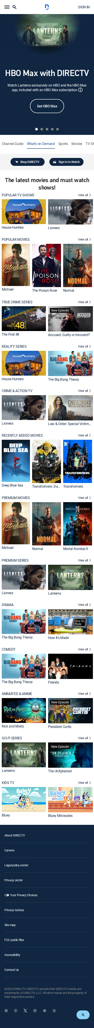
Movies (76, 143)
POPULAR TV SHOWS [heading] (18, 195)
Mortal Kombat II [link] (75, 548)
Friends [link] (53, 682)
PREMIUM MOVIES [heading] (16, 498)
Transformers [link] (73, 486)
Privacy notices (14, 910)
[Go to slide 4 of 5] (52, 129)
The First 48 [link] (10, 334)
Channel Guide (12, 143)
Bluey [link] (6, 815)
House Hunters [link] (13, 227)
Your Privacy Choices (23, 895)
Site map (10, 925)
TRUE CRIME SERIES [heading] (17, 302)
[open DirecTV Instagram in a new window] (35, 1010)
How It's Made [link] (58, 637)
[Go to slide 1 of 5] (36, 129)
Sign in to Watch (69, 162)
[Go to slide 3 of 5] (47, 129)
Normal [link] (68, 290)
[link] (24, 211)
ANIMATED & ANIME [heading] (17, 693)
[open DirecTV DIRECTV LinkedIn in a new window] (6, 1010)
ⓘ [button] (80, 90)
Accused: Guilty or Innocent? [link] (69, 334)
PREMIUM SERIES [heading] (15, 560)
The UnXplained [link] (60, 771)
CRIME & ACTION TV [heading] (17, 391)
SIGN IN (84, 7)
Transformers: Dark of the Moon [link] (55, 486)
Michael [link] (8, 289)
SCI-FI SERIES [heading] (12, 738)
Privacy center (13, 880)
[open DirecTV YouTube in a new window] (44, 1010)
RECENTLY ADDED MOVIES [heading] (22, 435)
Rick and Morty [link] (13, 726)
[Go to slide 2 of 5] (41, 129)
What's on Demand (41, 143)
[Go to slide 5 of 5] (57, 129)
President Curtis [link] (59, 726)
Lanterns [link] (54, 593)
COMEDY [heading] (9, 649)
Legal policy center (16, 865)
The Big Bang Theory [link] (63, 379)
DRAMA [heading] (7, 605)
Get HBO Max (47, 106)
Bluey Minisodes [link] (60, 815)
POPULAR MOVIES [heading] (16, 239)
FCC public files (14, 940)
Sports (63, 143)
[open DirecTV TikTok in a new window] (54, 1010)
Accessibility (12, 955)
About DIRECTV (14, 835)
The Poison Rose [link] (44, 290)
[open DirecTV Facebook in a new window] (15, 1010)
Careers (9, 850)
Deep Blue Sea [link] (12, 485)
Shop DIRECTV (29, 162)
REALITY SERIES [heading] (14, 346)
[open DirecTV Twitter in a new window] (25, 1010)
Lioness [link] (54, 227)
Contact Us (11, 970)
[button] (7, 7)
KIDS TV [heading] (8, 782)
